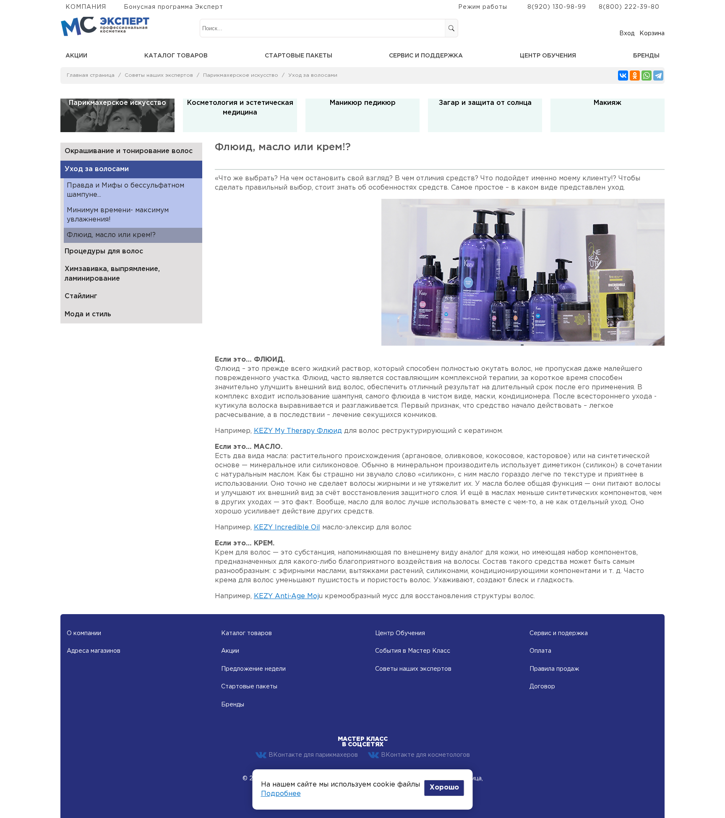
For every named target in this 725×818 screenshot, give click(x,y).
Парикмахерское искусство (240, 75)
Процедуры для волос (104, 251)
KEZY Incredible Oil (287, 527)
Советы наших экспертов (159, 75)
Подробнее (281, 794)
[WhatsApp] (647, 75)
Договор (542, 686)
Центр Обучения (400, 633)
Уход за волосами (312, 75)
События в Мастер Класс (412, 651)
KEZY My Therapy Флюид (298, 431)
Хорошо (444, 787)
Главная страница (91, 75)
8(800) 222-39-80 (629, 7)
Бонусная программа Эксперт (173, 7)
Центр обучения (548, 55)
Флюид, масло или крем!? (111, 235)
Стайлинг (81, 296)
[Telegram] (658, 75)
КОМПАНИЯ (85, 7)
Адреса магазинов (93, 651)
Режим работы (482, 7)
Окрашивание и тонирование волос (129, 151)
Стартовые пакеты (298, 55)
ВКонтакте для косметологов (425, 755)
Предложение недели (253, 669)
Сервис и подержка (558, 633)
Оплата (540, 651)
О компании (84, 633)
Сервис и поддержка (426, 55)
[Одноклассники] (635, 75)
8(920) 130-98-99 (556, 7)
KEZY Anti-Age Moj (286, 596)
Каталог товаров (176, 55)
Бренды (646, 55)
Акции (76, 55)
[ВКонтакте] (623, 75)
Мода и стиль (88, 314)
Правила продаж (554, 669)
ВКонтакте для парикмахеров (313, 755)
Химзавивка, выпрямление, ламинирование (112, 273)
